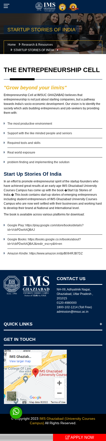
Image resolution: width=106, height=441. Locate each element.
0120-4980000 (67, 303)
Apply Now (82, 437)
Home (12, 44)
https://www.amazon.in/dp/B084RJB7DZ (56, 253)
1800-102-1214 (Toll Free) (74, 307)
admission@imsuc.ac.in (72, 311)
